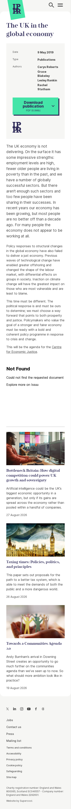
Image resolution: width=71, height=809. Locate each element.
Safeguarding (14, 771)
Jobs (9, 720)
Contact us (13, 727)
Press (10, 734)
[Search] (51, 5)
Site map (11, 777)
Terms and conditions (19, 747)
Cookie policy (14, 765)
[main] (35, 350)
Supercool (26, 800)
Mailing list (13, 740)
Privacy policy (14, 759)
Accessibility (13, 753)
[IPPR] (17, 9)
